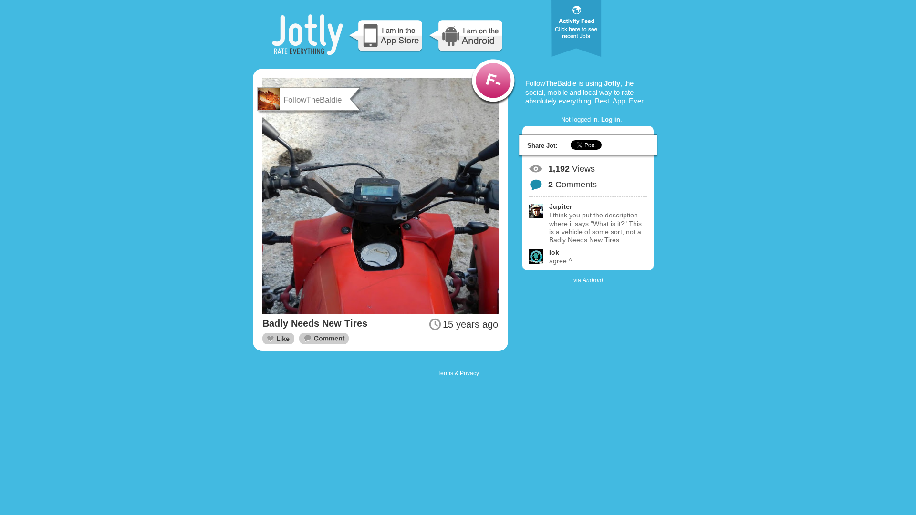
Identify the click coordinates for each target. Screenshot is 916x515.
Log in (610, 119)
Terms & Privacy (458, 373)
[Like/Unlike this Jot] (278, 338)
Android (593, 280)
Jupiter (560, 206)
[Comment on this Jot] (324, 339)
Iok (554, 252)
